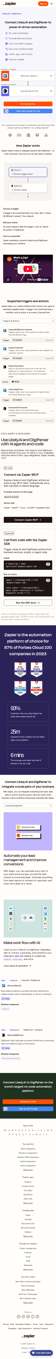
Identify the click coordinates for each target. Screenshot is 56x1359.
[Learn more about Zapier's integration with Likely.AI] (3, 985)
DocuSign (28, 1190)
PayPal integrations (28, 1161)
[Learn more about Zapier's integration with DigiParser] (3, 1035)
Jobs (41, 1324)
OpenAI (7, 959)
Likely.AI (6, 14)
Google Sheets (28, 1186)
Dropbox (28, 1182)
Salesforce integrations (28, 1153)
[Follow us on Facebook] (18, 1316)
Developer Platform (23, 1324)
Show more (28, 1170)
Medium (28, 1232)
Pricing (6, 1324)
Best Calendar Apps (28, 1298)
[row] (16, 170)
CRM (28, 1261)
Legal (24, 1352)
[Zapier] (9, 4)
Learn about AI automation (16, 966)
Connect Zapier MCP (26, 519)
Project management (28, 1248)
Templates (12, 1328)
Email (28, 1257)
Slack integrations (28, 1149)
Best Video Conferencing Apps (28, 1281)
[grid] (16, 170)
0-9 (5, 1130)
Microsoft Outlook (28, 1228)
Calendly (28, 1219)
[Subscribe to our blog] (37, 1316)
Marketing (28, 1265)
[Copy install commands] (48, 564)
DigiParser (16, 14)
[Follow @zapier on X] (28, 1316)
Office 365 (28, 1199)
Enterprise (49, 1324)
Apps (3, 980)
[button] (28, 111)
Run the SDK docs (26, 602)
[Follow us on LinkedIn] (23, 1316)
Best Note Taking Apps (28, 1294)
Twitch (28, 1215)
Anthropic (17, 959)
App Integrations (25, 1328)
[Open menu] (51, 3)
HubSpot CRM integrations (28, 1157)
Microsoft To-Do (28, 1224)
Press (35, 1324)
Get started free (28, 104)
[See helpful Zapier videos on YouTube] (33, 1316)
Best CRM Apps (28, 1290)
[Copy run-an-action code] (48, 580)
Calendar (28, 1252)
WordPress (28, 1195)
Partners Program (40, 1328)
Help (7, 998)
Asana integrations (28, 1166)
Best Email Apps (28, 1286)
